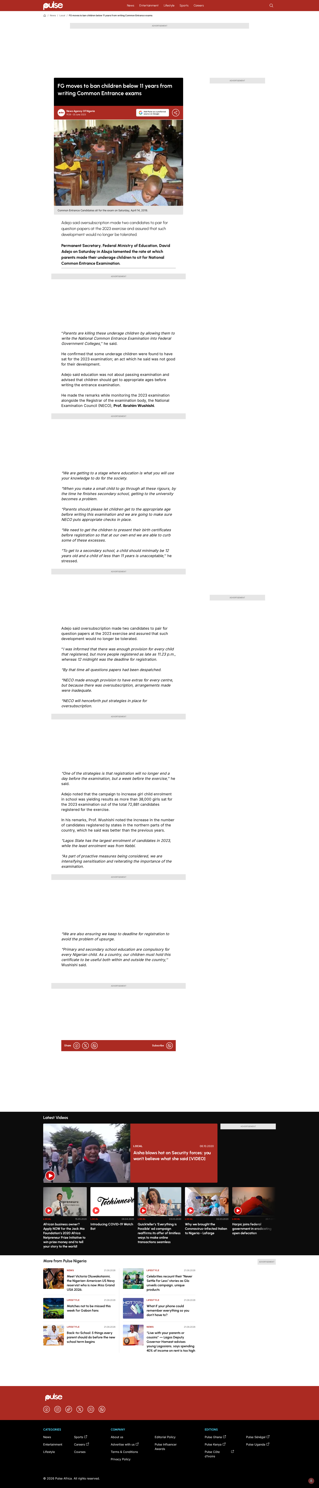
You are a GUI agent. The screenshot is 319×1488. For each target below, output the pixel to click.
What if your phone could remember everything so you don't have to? (168, 1310)
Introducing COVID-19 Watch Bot (111, 1226)
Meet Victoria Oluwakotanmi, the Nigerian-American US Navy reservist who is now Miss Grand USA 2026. (91, 1283)
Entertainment (149, 5)
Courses (79, 1452)
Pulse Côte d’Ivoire (212, 1454)
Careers (199, 5)
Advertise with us (123, 1444)
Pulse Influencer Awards (166, 1447)
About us (117, 1437)
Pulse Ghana (213, 1437)
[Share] (175, 112)
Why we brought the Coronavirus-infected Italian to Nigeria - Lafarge (206, 1228)
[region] (159, 1219)
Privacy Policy (121, 1459)
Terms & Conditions (124, 1452)
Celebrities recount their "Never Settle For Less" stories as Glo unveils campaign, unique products (169, 1283)
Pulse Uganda (255, 1444)
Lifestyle (169, 5)
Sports (184, 5)
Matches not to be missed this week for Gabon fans (89, 1308)
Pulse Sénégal (255, 1437)
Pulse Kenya (213, 1444)
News (130, 5)
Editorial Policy (165, 1437)
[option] (65, 1219)
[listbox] (159, 1219)
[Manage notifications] (311, 1481)
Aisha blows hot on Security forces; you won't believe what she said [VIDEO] (172, 1155)
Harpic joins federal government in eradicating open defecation (252, 1228)
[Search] (272, 5)
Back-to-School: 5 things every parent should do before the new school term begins (91, 1337)
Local (62, 15)
